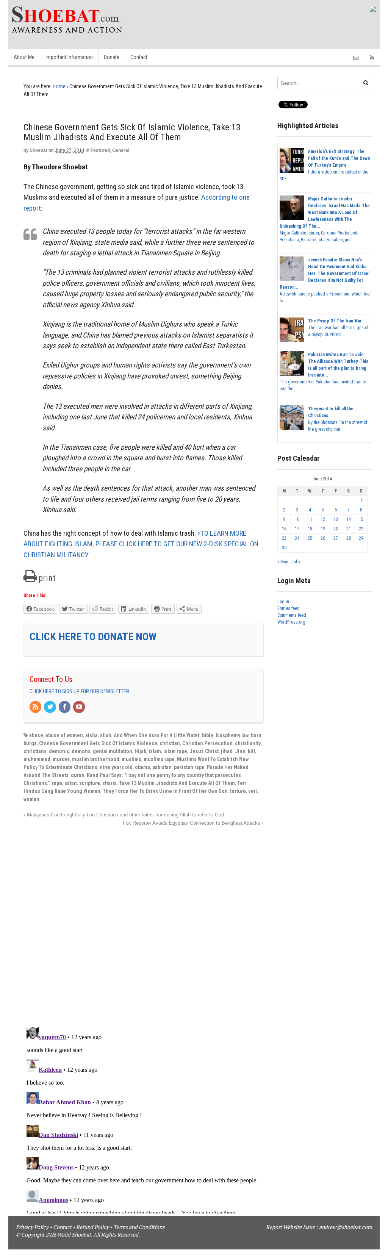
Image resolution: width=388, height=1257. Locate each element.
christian (170, 743)
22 (361, 529)
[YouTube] (79, 707)
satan (70, 783)
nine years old (116, 767)
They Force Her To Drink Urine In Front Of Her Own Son (165, 791)
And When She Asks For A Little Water (157, 735)
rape (57, 783)
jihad (227, 751)
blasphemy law (232, 735)
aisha (91, 735)
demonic (59, 751)
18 (310, 529)
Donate (111, 57)
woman (31, 799)
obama (142, 767)
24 (297, 538)
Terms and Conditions (138, 1226)
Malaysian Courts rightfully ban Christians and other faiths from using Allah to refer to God (124, 815)
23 (284, 538)
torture (238, 791)
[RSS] (36, 707)
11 (310, 519)
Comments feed (291, 615)
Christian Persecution (207, 743)
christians (35, 751)
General (120, 150)
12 (323, 519)
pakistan (162, 767)
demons (81, 751)
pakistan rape (189, 767)
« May (282, 561)
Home (59, 86)
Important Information (69, 57)
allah (105, 735)
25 (310, 538)
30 (284, 547)
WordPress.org (291, 622)
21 (348, 529)
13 (335, 519)
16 (284, 529)
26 (323, 538)
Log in (283, 601)
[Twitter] (50, 707)
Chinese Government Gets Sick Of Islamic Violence (98, 743)
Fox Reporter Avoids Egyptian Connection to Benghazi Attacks (192, 823)
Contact (138, 57)
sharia (109, 783)
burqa (30, 743)
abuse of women (64, 735)
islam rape (175, 751)
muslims (131, 759)
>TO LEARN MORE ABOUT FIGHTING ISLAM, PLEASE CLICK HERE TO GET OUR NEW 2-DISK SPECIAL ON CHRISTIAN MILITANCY (140, 544)
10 (297, 519)
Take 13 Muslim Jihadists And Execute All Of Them (177, 783)
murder (61, 759)
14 (348, 519)
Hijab (140, 751)
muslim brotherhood (95, 759)
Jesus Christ (204, 751)
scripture (89, 783)
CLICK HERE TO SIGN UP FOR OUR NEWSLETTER (79, 691)
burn (256, 735)
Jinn (240, 751)
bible (207, 735)
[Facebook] (65, 707)
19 (323, 529)
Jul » (295, 561)
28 (348, 538)
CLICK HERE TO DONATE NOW (93, 636)
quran (77, 775)
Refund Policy (92, 1226)
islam (155, 751)
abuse (36, 735)
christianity (248, 743)
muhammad (36, 759)
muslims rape (159, 759)
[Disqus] (143, 922)
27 (335, 538)
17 (297, 529)
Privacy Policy (32, 1226)
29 (361, 538)
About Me (24, 57)
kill (251, 751)
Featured (100, 150)
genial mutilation (112, 751)
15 (361, 519)
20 (335, 529)
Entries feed (288, 608)
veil (252, 791)
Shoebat (38, 150)
